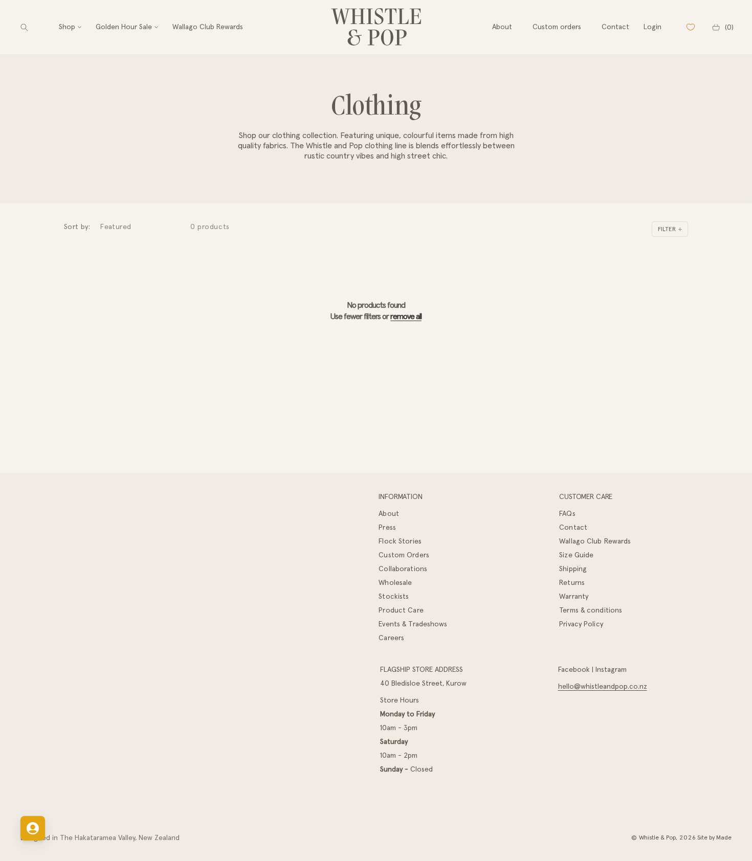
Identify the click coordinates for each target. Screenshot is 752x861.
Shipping (573, 568)
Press (387, 527)
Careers (391, 637)
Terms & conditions (590, 610)
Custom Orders (404, 554)
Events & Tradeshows (413, 623)
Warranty (573, 596)
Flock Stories (400, 541)
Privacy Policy (581, 623)
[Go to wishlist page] (690, 27)
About (389, 513)
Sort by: (77, 226)
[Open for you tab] (32, 828)
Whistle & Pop (657, 837)
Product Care (401, 610)
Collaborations (403, 568)
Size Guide (576, 554)
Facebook (574, 669)
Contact (573, 527)
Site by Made (714, 837)
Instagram (611, 669)
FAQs (567, 513)
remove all (406, 316)
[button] (24, 27)
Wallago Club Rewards (595, 541)
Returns (572, 582)
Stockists (394, 596)
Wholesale (395, 582)
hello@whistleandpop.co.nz (602, 686)
